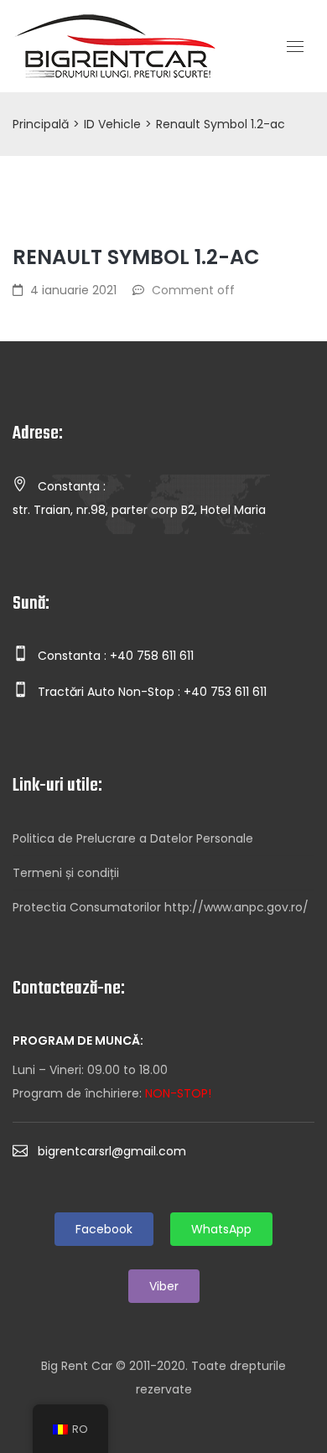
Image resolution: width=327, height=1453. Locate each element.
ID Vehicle (112, 124)
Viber (164, 1286)
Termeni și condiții (66, 872)
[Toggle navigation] (295, 46)
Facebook (103, 1229)
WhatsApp (221, 1229)
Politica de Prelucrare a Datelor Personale (133, 838)
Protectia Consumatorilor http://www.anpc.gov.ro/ (161, 907)
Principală (41, 124)
